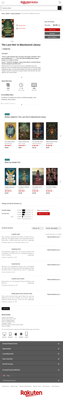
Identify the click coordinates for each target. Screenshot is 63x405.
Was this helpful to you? (53, 236)
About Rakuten (55, 386)
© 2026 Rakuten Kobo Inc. (9, 380)
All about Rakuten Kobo (9, 343)
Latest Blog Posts (8, 354)
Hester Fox (6, 49)
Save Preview (22, 28)
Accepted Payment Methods (11, 370)
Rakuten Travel (37, 386)
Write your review (43, 213)
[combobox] (38, 228)
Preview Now (22, 25)
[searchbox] (31, 8)
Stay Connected (7, 359)
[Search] (59, 8)
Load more (6, 308)
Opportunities (6, 348)
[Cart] (60, 2)
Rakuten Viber (14, 386)
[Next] (60, 136)
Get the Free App (7, 364)
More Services (46, 386)
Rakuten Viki (5, 386)
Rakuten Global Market (25, 386)
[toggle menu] (3, 2)
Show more (30, 240)
